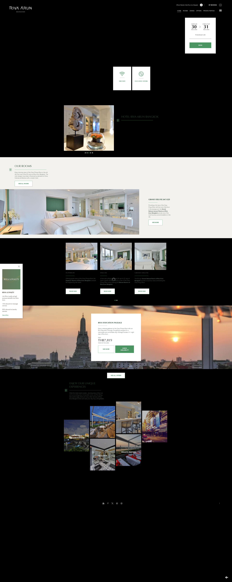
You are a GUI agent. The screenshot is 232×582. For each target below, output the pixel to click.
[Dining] (102, 433)
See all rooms (23, 183)
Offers (198, 11)
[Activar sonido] (227, 577)
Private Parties (209, 11)
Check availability (125, 349)
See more (220, 10)
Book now (73, 291)
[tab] (85, 152)
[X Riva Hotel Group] (112, 503)
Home (179, 11)
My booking (213, 5)
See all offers (116, 375)
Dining (192, 11)
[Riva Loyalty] (201, 5)
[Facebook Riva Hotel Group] (108, 503)
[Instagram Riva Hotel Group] (121, 503)
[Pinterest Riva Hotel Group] (117, 503)
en (220, 5)
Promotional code (200, 35)
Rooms (185, 11)
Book (200, 45)
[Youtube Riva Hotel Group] (103, 503)
